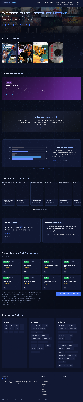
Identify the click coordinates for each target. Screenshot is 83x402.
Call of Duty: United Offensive (69, 266)
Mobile (45, 335)
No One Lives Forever (70, 281)
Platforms (59, 4)
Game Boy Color (37, 332)
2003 (11, 328)
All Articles (44, 379)
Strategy (70, 358)
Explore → (55, 160)
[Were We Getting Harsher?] (34, 168)
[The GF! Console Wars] (33, 168)
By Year (6, 322)
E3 (74, 2)
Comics (62, 2)
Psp (48, 345)
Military (62, 342)
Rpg (61, 352)
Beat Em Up (63, 332)
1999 (11, 332)
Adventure (63, 328)
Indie (61, 338)
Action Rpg (71, 325)
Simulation (72, 355)
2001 (22, 328)
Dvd (45, 325)
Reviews (38, 2)
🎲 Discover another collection (41, 209)
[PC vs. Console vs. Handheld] (49, 168)
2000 (6, 332)
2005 (22, 325)
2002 (16, 328)
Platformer (73, 345)
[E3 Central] (43, 101)
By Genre (61, 322)
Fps (69, 335)
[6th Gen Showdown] (40, 168)
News (57, 2)
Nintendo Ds (47, 338)
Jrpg (68, 338)
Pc (34, 342)
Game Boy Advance (38, 328)
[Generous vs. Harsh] (42, 168)
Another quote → (61, 239)
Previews (45, 2)
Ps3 (41, 345)
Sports (62, 358)
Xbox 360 (35, 352)
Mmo (69, 342)
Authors (72, 4)
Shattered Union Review (51, 265)
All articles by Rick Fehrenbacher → (68, 293)
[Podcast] (39, 101)
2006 (16, 325)
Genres (66, 4)
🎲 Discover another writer (68, 297)
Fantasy (73, 332)
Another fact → (8, 236)
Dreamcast (36, 325)
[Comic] (40, 101)
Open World (63, 345)
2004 (6, 328)
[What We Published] (48, 168)
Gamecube (36, 335)
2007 (11, 325)
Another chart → (64, 160)
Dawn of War (7, 281)
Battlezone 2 (27, 265)
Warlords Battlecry (29, 281)
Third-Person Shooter (65, 365)
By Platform (35, 322)
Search (78, 4)
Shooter (62, 355)
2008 (6, 325)
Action (62, 325)
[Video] (42, 101)
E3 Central (44, 394)
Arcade (72, 328)
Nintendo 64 (36, 338)
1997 (21, 332)
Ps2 (34, 345)
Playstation (43, 342)
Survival (62, 362)
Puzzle (61, 348)
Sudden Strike (7, 265)
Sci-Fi (74, 352)
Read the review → (50, 239)
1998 (16, 332)
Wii (33, 348)
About (78, 2)
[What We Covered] (39, 168)
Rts (68, 352)
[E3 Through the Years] (43, 168)
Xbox (40, 348)
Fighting (62, 335)
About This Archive (67, 379)
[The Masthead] (41, 168)
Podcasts (69, 2)
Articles (52, 2)
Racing (70, 348)
